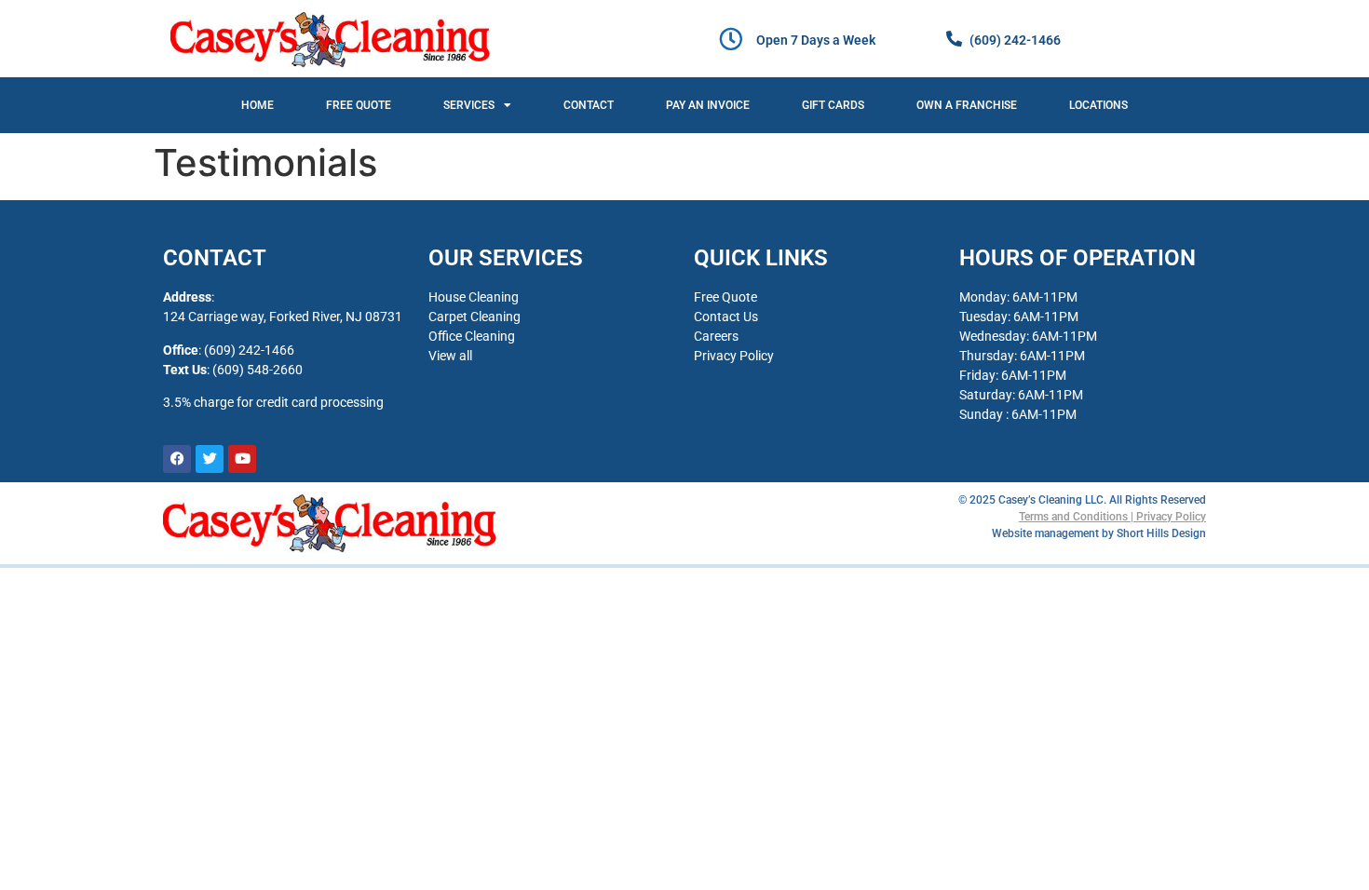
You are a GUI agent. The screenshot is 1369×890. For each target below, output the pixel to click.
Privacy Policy (734, 355)
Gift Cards (833, 105)
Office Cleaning (471, 336)
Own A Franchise (966, 105)
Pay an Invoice (708, 105)
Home (257, 105)
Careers (716, 336)
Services (469, 105)
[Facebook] (177, 459)
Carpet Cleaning (474, 316)
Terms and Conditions (1073, 516)
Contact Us (726, 316)
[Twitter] (210, 459)
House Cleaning (473, 297)
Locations (1098, 105)
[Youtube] (242, 459)
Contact (588, 105)
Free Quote (358, 105)
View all (450, 355)
